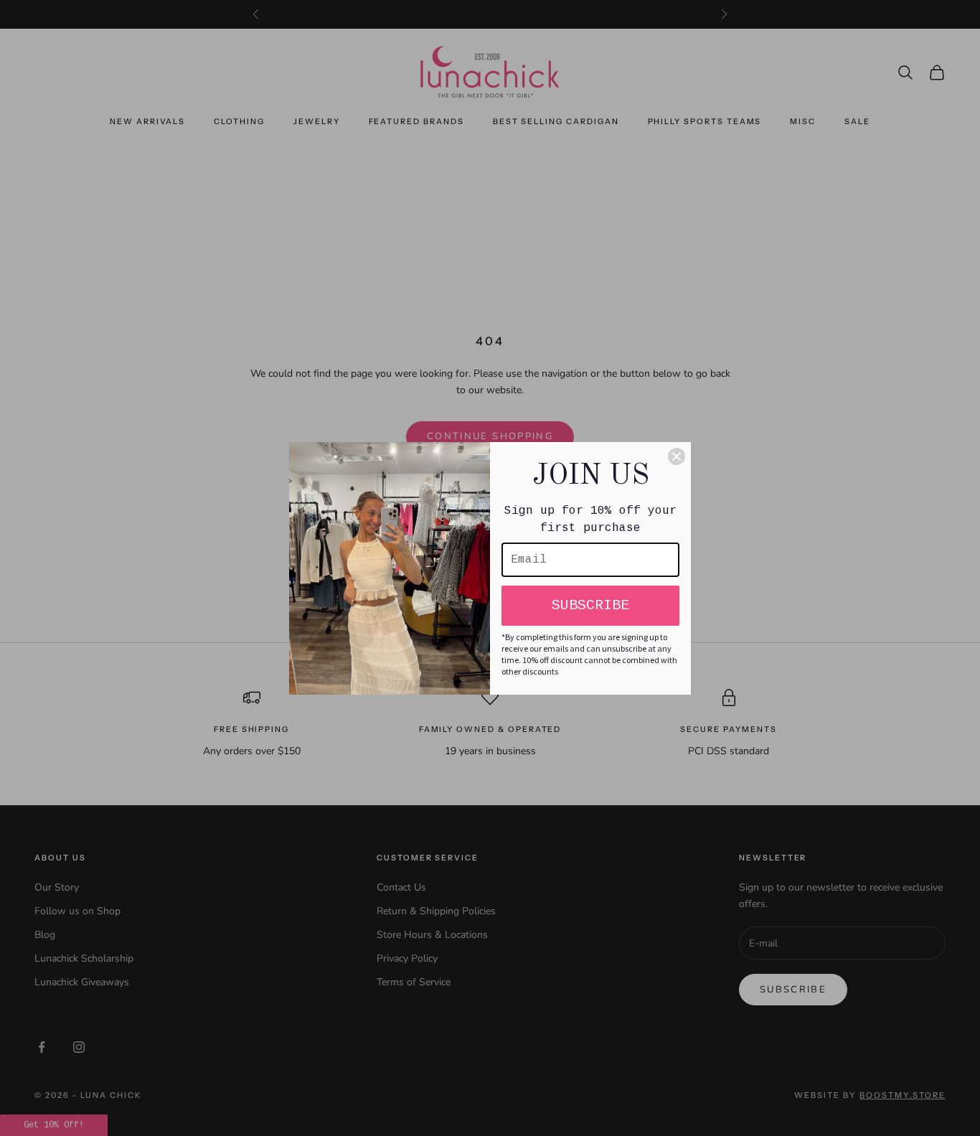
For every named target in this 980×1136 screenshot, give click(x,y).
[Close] (676, 456)
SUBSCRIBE (590, 605)
